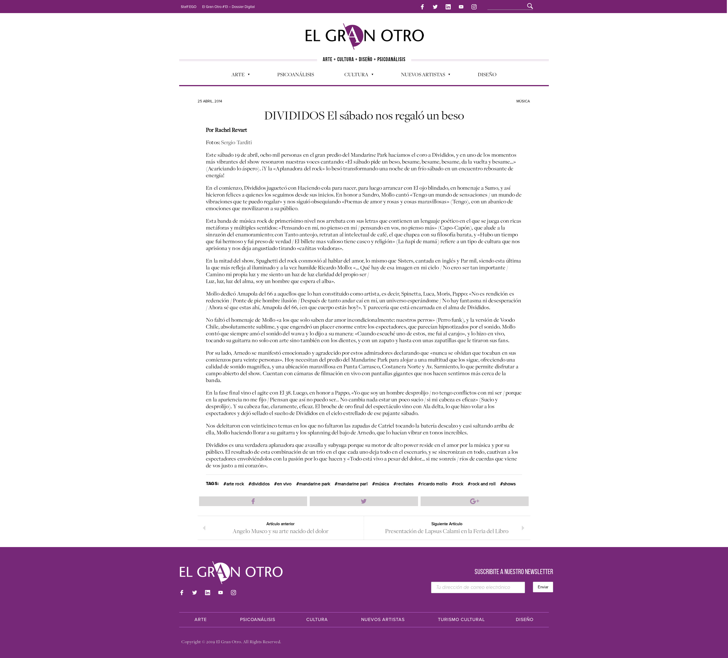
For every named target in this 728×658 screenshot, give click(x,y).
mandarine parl (352, 484)
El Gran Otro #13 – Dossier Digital (228, 7)
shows (509, 484)
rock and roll (483, 484)
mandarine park (314, 484)
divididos (260, 484)
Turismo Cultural (461, 619)
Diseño (487, 74)
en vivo (284, 484)
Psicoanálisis (295, 74)
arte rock (235, 484)
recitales (404, 484)
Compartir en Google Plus (475, 501)
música (382, 484)
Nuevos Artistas (420, 76)
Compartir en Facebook (253, 501)
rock (459, 484)
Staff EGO (189, 7)
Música (523, 101)
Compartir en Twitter (364, 501)
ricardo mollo (434, 484)
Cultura (353, 76)
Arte (235, 76)
